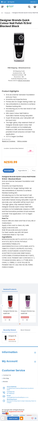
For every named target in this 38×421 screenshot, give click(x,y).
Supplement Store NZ (16, 411)
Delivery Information (24, 80)
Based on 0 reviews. (8, 141)
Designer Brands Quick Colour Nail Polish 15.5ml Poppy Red (10, 311)
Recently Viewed (9, 330)
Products (7, 13)
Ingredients (22, 171)
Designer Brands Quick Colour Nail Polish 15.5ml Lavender (28, 311)
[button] (2, 305)
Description (8, 171)
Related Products (9, 289)
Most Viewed (25, 330)
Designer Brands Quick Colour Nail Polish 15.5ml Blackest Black (13, 336)
